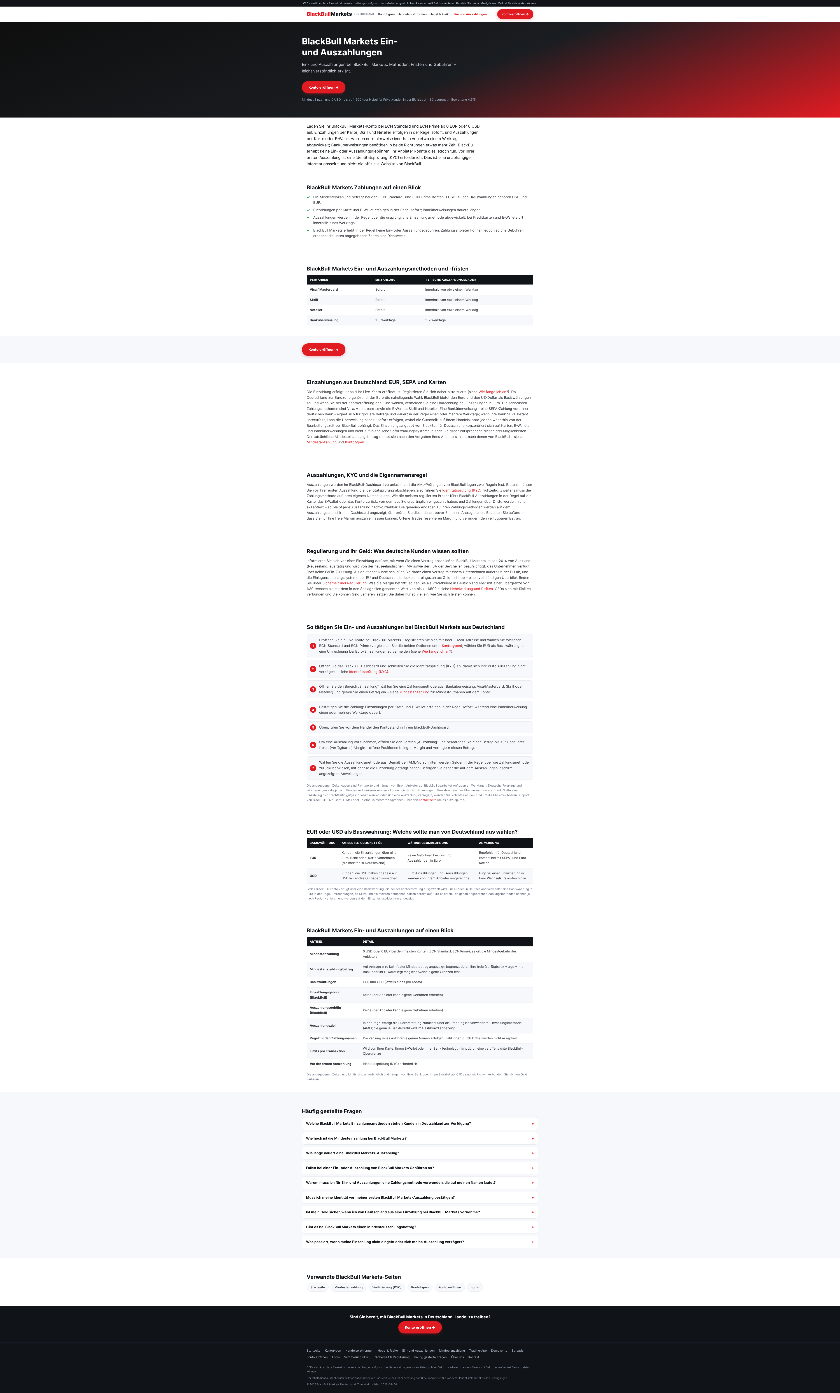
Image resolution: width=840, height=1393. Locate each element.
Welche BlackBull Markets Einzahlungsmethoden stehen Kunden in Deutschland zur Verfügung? (388, 1123)
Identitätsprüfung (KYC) (461, 490)
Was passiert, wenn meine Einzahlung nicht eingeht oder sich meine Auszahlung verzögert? (385, 1242)
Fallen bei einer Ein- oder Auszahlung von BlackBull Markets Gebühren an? (370, 1168)
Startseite (317, 1287)
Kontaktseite (427, 800)
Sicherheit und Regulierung (344, 583)
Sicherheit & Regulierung (392, 1357)
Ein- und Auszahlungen (470, 14)
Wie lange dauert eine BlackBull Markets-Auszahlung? (352, 1153)
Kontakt (473, 1357)
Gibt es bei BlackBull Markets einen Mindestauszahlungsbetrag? (361, 1227)
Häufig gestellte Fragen (430, 1357)
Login (475, 1287)
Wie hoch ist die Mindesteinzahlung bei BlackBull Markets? (356, 1138)
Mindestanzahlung (322, 442)
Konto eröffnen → (515, 14)
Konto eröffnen (449, 1287)
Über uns (457, 1357)
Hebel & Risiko (440, 14)
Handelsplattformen (412, 14)
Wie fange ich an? (493, 392)
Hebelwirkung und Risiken (471, 589)
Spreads (517, 1350)
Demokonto (499, 1350)
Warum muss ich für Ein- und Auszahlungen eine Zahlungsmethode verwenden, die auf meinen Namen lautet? (401, 1182)
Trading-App (478, 1350)
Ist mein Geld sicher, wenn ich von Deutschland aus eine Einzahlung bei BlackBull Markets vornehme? (393, 1212)
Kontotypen (386, 14)
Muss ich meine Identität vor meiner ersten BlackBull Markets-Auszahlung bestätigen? (380, 1197)
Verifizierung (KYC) (387, 1287)
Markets (340, 14)
